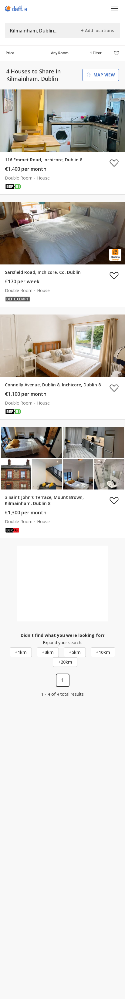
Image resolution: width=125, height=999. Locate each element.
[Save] (116, 53)
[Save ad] (114, 163)
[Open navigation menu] (115, 8)
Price (10, 53)
